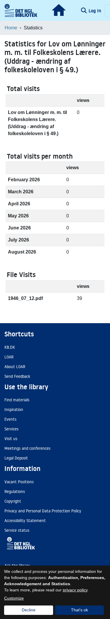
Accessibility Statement (25, 520)
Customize (14, 598)
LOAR (8, 357)
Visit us (10, 438)
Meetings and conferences (27, 448)
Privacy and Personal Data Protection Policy (42, 511)
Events (10, 419)
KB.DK (9, 347)
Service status (16, 530)
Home (11, 27)
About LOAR (14, 366)
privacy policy (75, 590)
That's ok (79, 610)
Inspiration (13, 409)
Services (11, 429)
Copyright (12, 501)
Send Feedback (17, 376)
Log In (95, 10)
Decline (28, 610)
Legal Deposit (16, 458)
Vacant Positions (19, 481)
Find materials (16, 399)
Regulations (14, 491)
